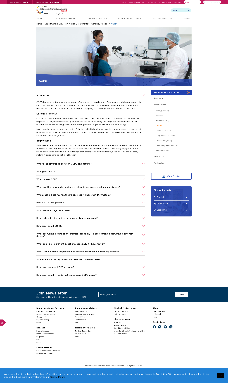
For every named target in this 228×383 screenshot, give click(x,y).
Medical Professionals (129, 18)
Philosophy (157, 314)
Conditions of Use (122, 328)
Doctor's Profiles (121, 311)
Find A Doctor (81, 311)
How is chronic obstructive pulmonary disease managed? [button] (67, 218)
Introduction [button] (43, 95)
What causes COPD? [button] (47, 179)
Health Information (162, 18)
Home (39, 24)
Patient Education (83, 331)
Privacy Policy (120, 325)
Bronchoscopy (162, 120)
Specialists (159, 156)
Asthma (159, 115)
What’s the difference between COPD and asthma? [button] (64, 164)
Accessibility (3, 322)
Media (39, 339)
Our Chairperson (160, 311)
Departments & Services (66, 18)
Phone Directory (43, 331)
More (38, 322)
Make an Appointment (85, 314)
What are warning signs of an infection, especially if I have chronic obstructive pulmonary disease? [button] (85, 235)
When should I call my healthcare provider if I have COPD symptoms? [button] (73, 195)
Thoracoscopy (162, 151)
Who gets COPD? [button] (45, 171)
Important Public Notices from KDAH (130, 331)
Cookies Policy (120, 334)
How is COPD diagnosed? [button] (50, 202)
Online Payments (166, 2)
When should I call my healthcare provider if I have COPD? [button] (68, 259)
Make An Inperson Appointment (132, 2)
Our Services (172, 104)
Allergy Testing (162, 110)
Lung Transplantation (165, 135)
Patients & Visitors (98, 18)
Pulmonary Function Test (167, 146)
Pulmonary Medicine (100, 24)
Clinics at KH (41, 317)
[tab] (90, 95)
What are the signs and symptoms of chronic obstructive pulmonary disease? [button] (78, 187)
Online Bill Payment (44, 353)
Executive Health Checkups (48, 351)
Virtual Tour (80, 317)
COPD (159, 125)
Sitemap (117, 322)
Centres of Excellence (45, 311)
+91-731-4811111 (22, 2)
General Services (163, 130)
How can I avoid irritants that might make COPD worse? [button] (66, 275)
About (39, 18)
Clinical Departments (78, 24)
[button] (192, 2)
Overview (158, 98)
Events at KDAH (82, 334)
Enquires (40, 337)
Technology (159, 163)
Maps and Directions (45, 334)
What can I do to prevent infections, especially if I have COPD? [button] (70, 244)
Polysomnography (164, 141)
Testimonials (80, 320)
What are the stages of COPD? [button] (53, 210)
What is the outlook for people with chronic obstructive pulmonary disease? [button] (77, 251)
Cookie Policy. (57, 377)
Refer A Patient (120, 314)
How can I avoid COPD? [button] (49, 226)
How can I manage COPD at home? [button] (55, 267)
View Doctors (174, 176)
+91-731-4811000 (52, 2)
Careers (177, 2)
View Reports (152, 2)
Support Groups (43, 320)
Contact (187, 18)
